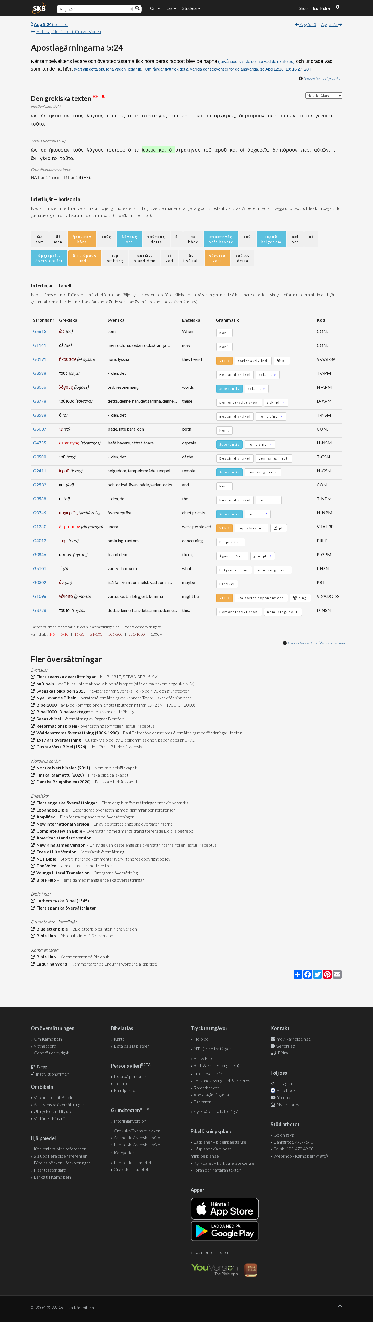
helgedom (271, 239)
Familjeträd (124, 1090)
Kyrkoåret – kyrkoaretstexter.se (224, 1163)
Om (153, 8)
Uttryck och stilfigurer (54, 1111)
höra (82, 239)
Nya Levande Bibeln (55, 697)
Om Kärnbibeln (48, 1038)
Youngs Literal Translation (62, 872)
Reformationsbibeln (56, 725)
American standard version (63, 837)
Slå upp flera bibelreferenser (60, 1155)
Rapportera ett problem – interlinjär (317, 643)
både (193, 239)
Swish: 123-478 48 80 (294, 1148)
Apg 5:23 (307, 24)
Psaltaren (202, 1101)
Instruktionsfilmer (52, 1073)
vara (217, 258)
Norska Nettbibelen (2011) (62, 767)
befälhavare (221, 239)
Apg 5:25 (329, 24)
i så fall (191, 258)
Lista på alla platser (131, 1045)
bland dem (145, 258)
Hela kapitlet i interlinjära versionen (68, 31)
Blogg (42, 1066)
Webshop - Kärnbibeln (301, 1155)
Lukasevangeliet (209, 1073)
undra (85, 258)
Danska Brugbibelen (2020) (63, 781)
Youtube (284, 1097)
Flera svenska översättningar (65, 676)
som (39, 239)
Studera (189, 8)
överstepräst (49, 258)
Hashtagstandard (50, 1169)
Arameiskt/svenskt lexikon (138, 1137)
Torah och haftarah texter (217, 1169)
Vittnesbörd (45, 1045)
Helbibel (201, 1038)
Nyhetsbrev (287, 1104)
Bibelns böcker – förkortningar (62, 1162)
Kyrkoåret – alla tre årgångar (220, 1111)
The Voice (45, 865)
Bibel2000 (46, 704)
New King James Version (60, 844)
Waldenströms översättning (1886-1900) (77, 732)
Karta (119, 1038)
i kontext (51, 24)
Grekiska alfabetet (131, 1169)
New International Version (62, 823)
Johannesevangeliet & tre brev (222, 1080)
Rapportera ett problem (322, 78)
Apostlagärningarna (211, 1094)
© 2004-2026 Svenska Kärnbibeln (62, 1307)
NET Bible (45, 858)
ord (129, 239)
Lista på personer (130, 1076)
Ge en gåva (284, 1134)
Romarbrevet (206, 1087)
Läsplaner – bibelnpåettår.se (220, 1141)
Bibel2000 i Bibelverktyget (62, 711)
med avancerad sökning (112, 711)
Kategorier (124, 1152)
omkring (115, 258)
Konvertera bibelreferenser (60, 1148)
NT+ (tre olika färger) (213, 1048)
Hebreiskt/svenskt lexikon (138, 1144)
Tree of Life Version (55, 851)
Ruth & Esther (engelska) (216, 1065)
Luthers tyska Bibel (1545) (62, 900)
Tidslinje (121, 1083)
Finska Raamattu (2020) (59, 774)
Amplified (45, 816)
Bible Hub (45, 879)
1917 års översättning (58, 739)
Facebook (286, 1090)
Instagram (285, 1083)
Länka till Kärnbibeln (52, 1176)
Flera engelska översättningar (66, 802)
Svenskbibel (48, 718)
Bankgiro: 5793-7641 (293, 1141)
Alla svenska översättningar (59, 1104)
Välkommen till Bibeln (53, 1097)
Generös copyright (51, 1052)
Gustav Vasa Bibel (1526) (60, 746)
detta (156, 239)
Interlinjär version (130, 1120)
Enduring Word (51, 963)
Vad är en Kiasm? (49, 1118)
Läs (169, 8)
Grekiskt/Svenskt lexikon (137, 1130)
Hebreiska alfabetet (133, 1162)
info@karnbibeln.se (293, 1038)
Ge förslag (285, 1045)
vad (169, 258)
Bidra (324, 8)
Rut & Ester (204, 1058)
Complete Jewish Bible (58, 830)
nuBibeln (44, 683)
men (58, 239)
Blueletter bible (51, 928)
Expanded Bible (51, 809)
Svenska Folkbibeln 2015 (60, 690)
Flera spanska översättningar (65, 907)
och (295, 239)
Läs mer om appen (211, 1252)
